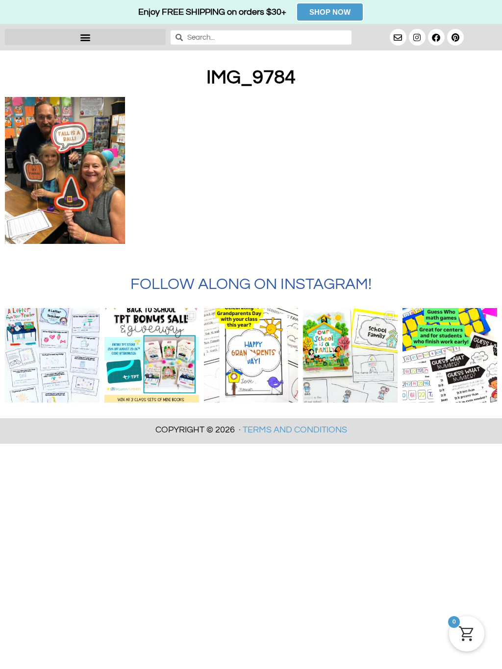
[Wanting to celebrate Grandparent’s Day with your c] (251, 355)
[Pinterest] (455, 37)
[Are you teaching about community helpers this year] (350, 355)
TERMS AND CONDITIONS (295, 429)
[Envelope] (398, 37)
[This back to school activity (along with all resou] (52, 355)
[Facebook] (436, 37)
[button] (85, 37)
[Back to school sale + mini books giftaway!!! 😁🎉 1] (151, 355)
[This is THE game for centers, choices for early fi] (449, 355)
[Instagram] (417, 37)
